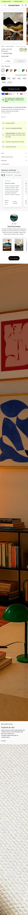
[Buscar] (5, 5)
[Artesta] (14, 5)
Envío (2, 153)
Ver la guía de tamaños (21, 75)
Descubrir (3, 740)
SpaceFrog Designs (7, 53)
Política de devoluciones (7, 157)
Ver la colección (14, 258)
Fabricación (4, 160)
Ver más (3, 117)
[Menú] (2, 5)
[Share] (25, 49)
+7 (25, 94)
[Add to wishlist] (21, 49)
